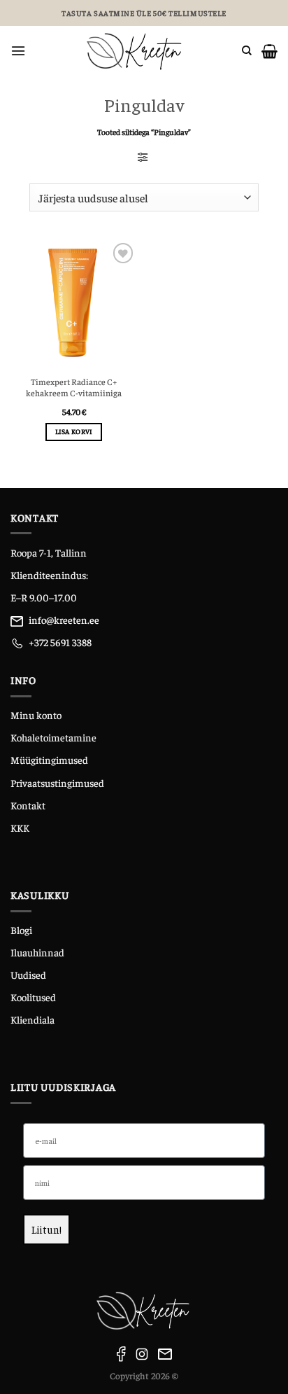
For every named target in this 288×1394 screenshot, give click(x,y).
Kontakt (27, 805)
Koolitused (33, 997)
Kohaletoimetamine (53, 737)
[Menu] (18, 50)
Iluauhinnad (37, 952)
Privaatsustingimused (57, 782)
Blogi (21, 929)
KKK (19, 827)
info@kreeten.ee (64, 619)
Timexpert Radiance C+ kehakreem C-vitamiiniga (74, 387)
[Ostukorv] (269, 51)
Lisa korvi (74, 431)
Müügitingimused (49, 759)
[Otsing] (247, 51)
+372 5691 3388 (60, 642)
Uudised (28, 974)
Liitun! (46, 1229)
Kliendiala (32, 1019)
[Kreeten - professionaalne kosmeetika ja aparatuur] (133, 51)
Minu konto (36, 715)
